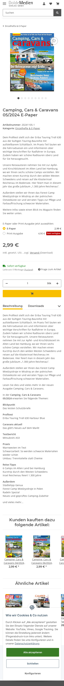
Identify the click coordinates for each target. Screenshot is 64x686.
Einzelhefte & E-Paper (27, 128)
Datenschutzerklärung (27, 643)
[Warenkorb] (57, 3)
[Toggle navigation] (4, 2)
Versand (35, 252)
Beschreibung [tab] (13, 306)
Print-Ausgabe (33, 233)
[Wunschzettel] (50, 3)
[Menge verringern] (6, 283)
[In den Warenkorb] (32, 293)
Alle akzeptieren (32, 652)
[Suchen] (57, 12)
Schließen (33, 663)
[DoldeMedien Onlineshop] (21, 4)
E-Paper (34, 228)
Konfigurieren (33, 673)
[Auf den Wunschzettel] (54, 41)
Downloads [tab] (36, 306)
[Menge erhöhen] (57, 283)
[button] (44, 3)
